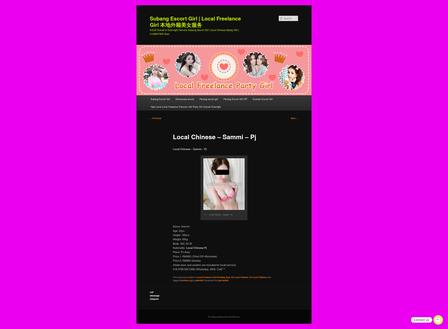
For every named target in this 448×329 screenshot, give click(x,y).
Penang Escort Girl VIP (235, 99)
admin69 (199, 280)
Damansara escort (185, 99)
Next (294, 118)
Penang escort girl (209, 99)
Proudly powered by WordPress (224, 316)
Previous (155, 118)
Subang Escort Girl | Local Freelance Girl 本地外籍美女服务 (195, 21)
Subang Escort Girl (160, 99)
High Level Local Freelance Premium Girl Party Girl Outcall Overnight (186, 106)
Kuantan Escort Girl (263, 99)
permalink (223, 280)
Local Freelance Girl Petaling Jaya (213, 277)
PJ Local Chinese (239, 277)
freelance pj (186, 280)
